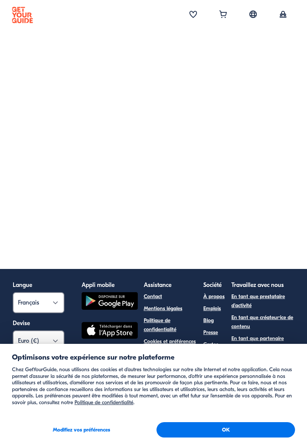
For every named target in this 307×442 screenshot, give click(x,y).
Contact (153, 296)
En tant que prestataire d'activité (258, 301)
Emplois (212, 308)
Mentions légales (163, 308)
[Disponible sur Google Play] (110, 302)
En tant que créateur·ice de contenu (262, 322)
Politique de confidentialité (160, 325)
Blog (208, 320)
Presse (210, 332)
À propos (214, 296)
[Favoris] (193, 15)
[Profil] (283, 15)
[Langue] (253, 14)
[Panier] (223, 15)
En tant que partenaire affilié (257, 343)
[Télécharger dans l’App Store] (110, 331)
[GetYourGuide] (22, 14)
